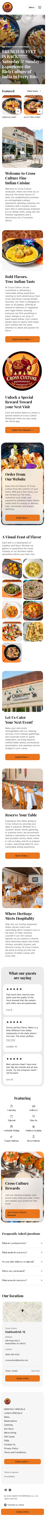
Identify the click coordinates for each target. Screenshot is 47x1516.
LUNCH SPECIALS (13, 1413)
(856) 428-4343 (12, 1355)
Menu (31, 7)
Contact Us (9, 1444)
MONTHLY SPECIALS (14, 1409)
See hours (35, 1371)
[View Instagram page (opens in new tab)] (9, 1490)
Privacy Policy (11, 1448)
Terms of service (11, 1472)
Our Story (9, 1428)
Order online (22, 1378)
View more (10, 1040)
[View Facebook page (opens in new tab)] (5, 1490)
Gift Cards (9, 1436)
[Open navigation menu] (39, 7)
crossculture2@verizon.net (16, 1361)
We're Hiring (10, 1432)
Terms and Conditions (15, 1452)
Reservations (10, 1421)
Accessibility (9, 1476)
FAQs (6, 1440)
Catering (8, 1425)
